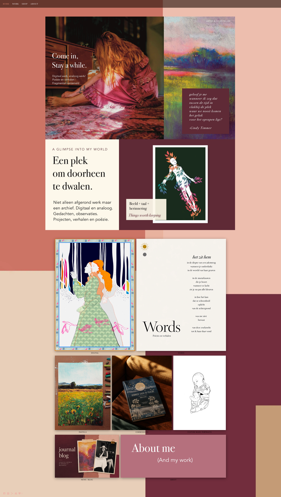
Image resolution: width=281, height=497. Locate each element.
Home (6, 4)
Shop (25, 4)
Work (15, 4)
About (34, 4)
